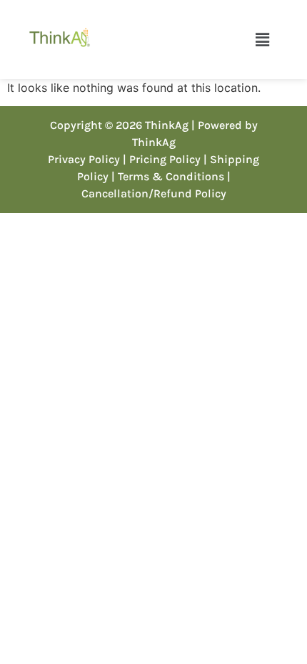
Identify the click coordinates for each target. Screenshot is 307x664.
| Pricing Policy (162, 159)
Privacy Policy (84, 159)
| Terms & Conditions (167, 176)
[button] (262, 39)
